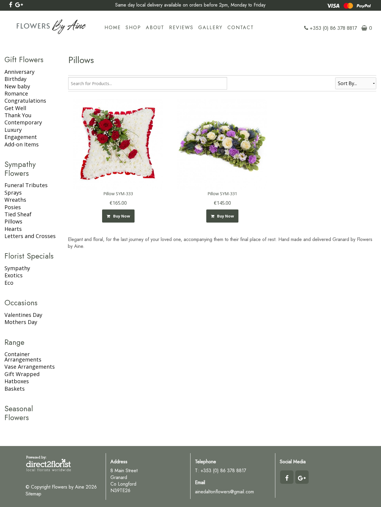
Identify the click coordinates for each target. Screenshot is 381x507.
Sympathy (17, 268)
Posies (12, 207)
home (112, 27)
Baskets (14, 388)
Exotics (13, 275)
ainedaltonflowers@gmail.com (224, 491)
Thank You (18, 115)
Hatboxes (16, 381)
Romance (16, 93)
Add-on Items (21, 144)
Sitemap (33, 493)
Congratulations (25, 100)
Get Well (15, 108)
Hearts (13, 228)
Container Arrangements (22, 356)
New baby (17, 86)
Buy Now (120, 216)
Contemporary (23, 122)
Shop (133, 27)
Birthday (15, 78)
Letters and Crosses (30, 236)
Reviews (181, 27)
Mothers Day (20, 322)
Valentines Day (23, 314)
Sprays (13, 192)
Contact (240, 27)
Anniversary (19, 71)
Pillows (13, 221)
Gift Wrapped (22, 374)
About (155, 27)
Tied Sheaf (18, 214)
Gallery (210, 27)
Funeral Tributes (26, 185)
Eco (8, 282)
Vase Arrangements (29, 366)
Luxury (13, 129)
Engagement (20, 136)
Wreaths (15, 199)
